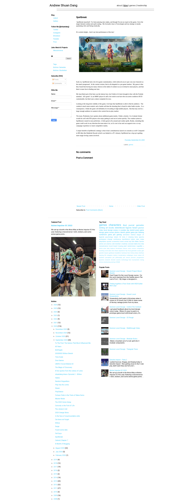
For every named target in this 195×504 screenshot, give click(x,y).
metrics (115, 255)
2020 (56, 326)
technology (124, 260)
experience (122, 250)
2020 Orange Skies (62, 413)
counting (101, 250)
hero (128, 253)
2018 (56, 463)
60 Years (58, 346)
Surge (57, 426)
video (101, 230)
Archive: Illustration (60, 70)
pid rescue (126, 257)
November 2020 (61, 333)
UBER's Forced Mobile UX (64, 364)
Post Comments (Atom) (94, 210)
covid (106, 250)
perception (108, 257)
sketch (122, 232)
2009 (56, 495)
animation (126, 235)
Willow (57, 423)
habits (136, 244)
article (101, 248)
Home (111, 206)
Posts (56, 79)
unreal (126, 241)
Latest (55, 18)
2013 (56, 481)
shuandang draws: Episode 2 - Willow (68, 374)
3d (120, 237)
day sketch (131, 230)
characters (115, 224)
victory (101, 262)
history (133, 253)
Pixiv (55, 42)
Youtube (56, 39)
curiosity (130, 244)
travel (122, 241)
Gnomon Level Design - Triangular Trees (124, 349)
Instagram (56, 33)
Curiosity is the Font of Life (65, 406)
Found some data (61, 430)
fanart (134, 228)
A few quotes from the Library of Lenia (69, 371)
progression (140, 257)
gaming (119, 235)
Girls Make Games (138, 241)
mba (142, 244)
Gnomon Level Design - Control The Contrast (125, 307)
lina (139, 244)
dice (113, 250)
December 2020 (61, 329)
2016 (56, 470)
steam (116, 237)
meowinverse (103, 246)
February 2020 (61, 455)
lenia (136, 237)
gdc (143, 250)
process (133, 257)
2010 (56, 492)
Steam (57, 388)
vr (119, 230)
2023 (56, 315)
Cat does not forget (62, 419)
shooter (113, 260)
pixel (125, 246)
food (129, 250)
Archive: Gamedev (59, 67)
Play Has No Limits (62, 385)
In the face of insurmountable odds (67, 416)
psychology (109, 237)
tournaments (135, 260)
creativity (124, 244)
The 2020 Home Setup (63, 402)
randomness (131, 246)
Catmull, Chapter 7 (61, 440)
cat (105, 244)
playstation (102, 241)
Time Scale (59, 357)
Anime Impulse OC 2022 (61, 225)
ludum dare (135, 239)
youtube (123, 230)
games (132, 5)
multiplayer (130, 255)
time (130, 260)
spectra (141, 237)
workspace (102, 239)
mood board (113, 246)
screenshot (115, 241)
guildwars (112, 253)
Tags (55, 64)
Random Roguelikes (62, 381)
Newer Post (81, 206)
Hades (57, 378)
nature (140, 255)
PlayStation (59, 392)
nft (143, 255)
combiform (103, 235)
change (109, 239)
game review (109, 232)
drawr (116, 250)
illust (125, 225)
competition (140, 248)
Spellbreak (59, 437)
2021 (56, 323)
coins (129, 248)
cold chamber (116, 244)
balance (112, 248)
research (107, 260)
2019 (56, 460)
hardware (124, 253)
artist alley (106, 248)
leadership (142, 5)
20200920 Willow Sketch (64, 353)
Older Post (141, 206)
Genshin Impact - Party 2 (118, 360)
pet (113, 257)
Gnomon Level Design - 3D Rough (122, 318)
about (119, 5)
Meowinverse (58, 50)
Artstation (56, 36)
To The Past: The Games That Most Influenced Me (73, 343)
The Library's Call (61, 409)
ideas (136, 253)
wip (130, 241)
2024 (56, 312)
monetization (122, 255)
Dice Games (59, 360)
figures (129, 228)
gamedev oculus (136, 250)
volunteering (106, 262)
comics (134, 248)
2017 (56, 467)
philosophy (118, 257)
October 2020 (61, 336)
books (111, 228)
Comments (58, 83)
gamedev (140, 225)
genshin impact (103, 253)
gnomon (141, 228)
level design (108, 230)
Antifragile (58, 350)
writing (102, 228)
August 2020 (60, 448)
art (107, 228)
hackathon (118, 253)
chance (125, 248)
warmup (113, 262)
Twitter (55, 30)
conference (117, 239)
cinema (108, 244)
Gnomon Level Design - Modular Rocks (123, 339)
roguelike (139, 246)
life (105, 255)
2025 (56, 308)
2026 (56, 305)
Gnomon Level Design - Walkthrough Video (125, 328)
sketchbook (120, 228)
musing (120, 246)
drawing (131, 237)
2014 (56, 477)
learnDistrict (126, 239)
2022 (56, 319)
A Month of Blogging (62, 444)
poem (137, 230)
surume (118, 260)
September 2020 (62, 340)
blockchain (119, 248)
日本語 (118, 262)
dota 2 (124, 237)
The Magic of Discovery (63, 367)
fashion (133, 235)
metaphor (110, 255)
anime (101, 244)
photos (117, 232)
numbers (101, 257)
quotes (109, 241)
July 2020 (59, 452)
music (135, 255)
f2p (126, 250)
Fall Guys (58, 433)
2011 (56, 488)
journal (131, 225)
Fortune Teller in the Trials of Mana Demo (69, 395)
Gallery (55, 21)
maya (142, 239)
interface (141, 253)
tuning (142, 260)
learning (101, 255)
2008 (56, 499)
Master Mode (60, 399)
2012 (56, 485)
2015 (56, 474)
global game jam (132, 232)
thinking (141, 232)
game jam (111, 235)
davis (110, 250)
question (101, 260)
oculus (115, 230)
